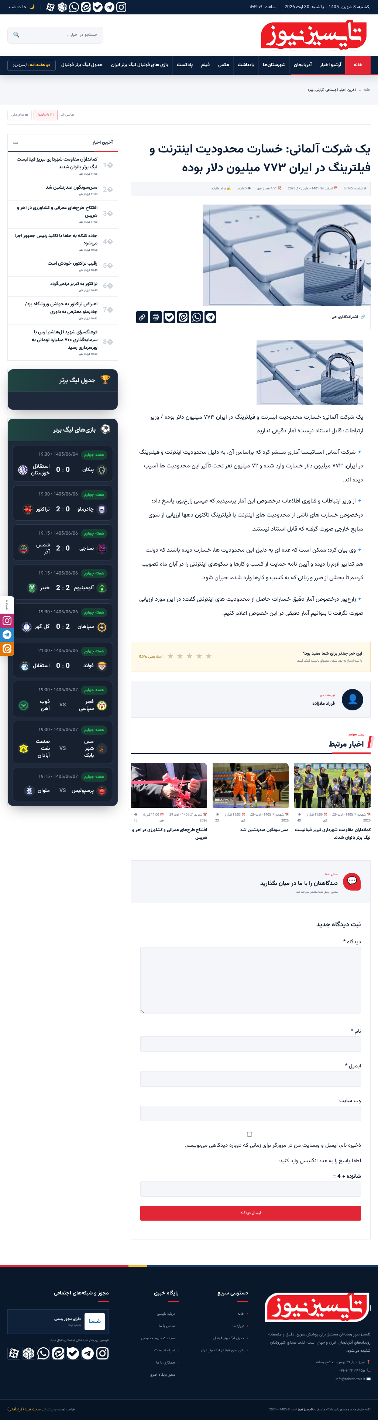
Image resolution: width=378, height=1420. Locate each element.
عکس (223, 65)
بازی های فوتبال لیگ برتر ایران (139, 65)
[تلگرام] (109, 7)
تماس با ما (167, 1326)
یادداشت (246, 65)
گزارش (319, 90)
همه (15, 143)
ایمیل (353, 1066)
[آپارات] (50, 7)
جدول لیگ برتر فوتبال (82, 65)
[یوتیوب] (98, 7)
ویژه (310, 90)
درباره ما (238, 1326)
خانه (358, 65)
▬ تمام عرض (19, 114)
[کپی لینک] (142, 317)
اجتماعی (332, 90)
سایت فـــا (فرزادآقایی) (24, 1409)
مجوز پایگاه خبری (162, 1375)
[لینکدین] (86, 7)
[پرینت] (156, 317)
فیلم (205, 65)
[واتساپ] (74, 7)
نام (356, 1031)
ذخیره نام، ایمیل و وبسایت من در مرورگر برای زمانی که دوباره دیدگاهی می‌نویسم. (273, 1145)
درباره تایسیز (166, 1314)
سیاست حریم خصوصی (158, 1338)
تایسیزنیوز (31, 65)
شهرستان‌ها (274, 65)
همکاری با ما (165, 1362)
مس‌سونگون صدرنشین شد (264, 830)
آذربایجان (303, 65)
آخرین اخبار (348, 90)
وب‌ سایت (350, 1101)
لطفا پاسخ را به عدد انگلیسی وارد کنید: (319, 1161)
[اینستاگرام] (121, 7)
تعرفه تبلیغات (164, 1350)
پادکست (185, 65)
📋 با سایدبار (45, 114)
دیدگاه (352, 942)
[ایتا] (7, 649)
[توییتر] (62, 7)
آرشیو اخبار (330, 65)
